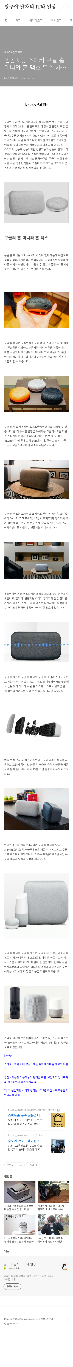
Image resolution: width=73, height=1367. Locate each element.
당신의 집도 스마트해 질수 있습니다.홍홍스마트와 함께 (25, 1122)
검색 (58, 7)
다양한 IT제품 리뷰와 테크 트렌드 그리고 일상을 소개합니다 (29, 1277)
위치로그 (56, 20)
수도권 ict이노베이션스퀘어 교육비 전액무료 (25, 1141)
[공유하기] (16, 1165)
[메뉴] (66, 7)
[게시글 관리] (20, 1165)
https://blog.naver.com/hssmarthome (31, 1109)
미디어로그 (36, 20)
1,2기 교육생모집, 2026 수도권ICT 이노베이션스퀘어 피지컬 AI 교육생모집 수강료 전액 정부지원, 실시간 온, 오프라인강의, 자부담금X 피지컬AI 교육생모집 (25, 1147)
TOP (66, 1320)
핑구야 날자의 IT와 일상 (30, 7)
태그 (18, 20)
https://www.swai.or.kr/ (22, 1135)
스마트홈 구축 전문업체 (24, 1115)
